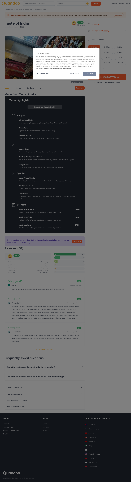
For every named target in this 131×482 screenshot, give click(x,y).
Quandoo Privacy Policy (51, 68)
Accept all (89, 73)
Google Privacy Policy (64, 68)
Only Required (74, 73)
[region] (66, 63)
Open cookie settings (42, 73)
